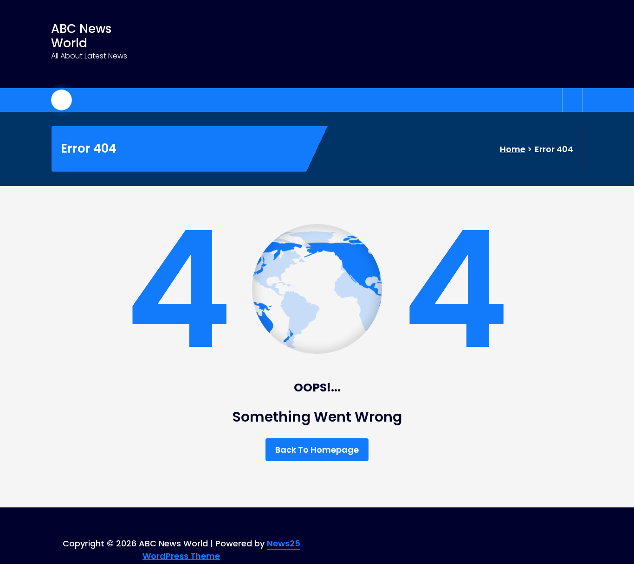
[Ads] (386, 44)
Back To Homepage (317, 449)
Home (512, 149)
